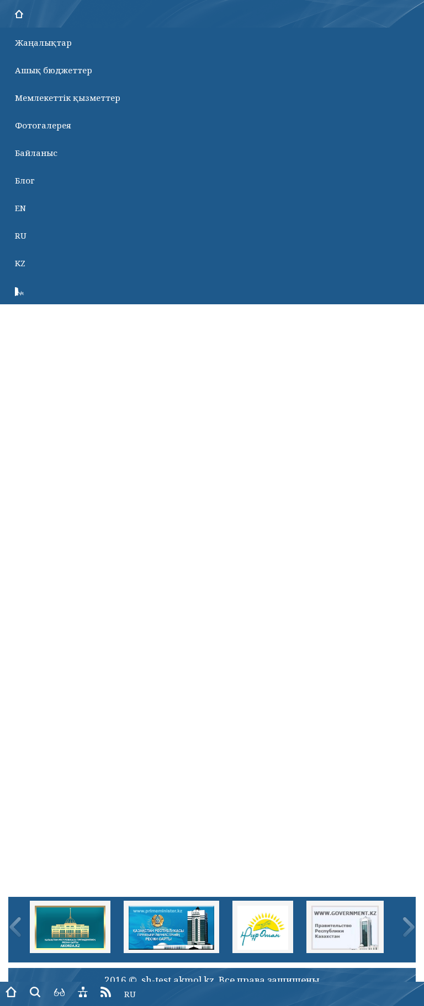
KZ (20, 262)
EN (20, 207)
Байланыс (36, 152)
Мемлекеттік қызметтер (67, 97)
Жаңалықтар (43, 42)
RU (20, 235)
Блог (25, 180)
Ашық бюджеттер (53, 70)
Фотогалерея (43, 125)
